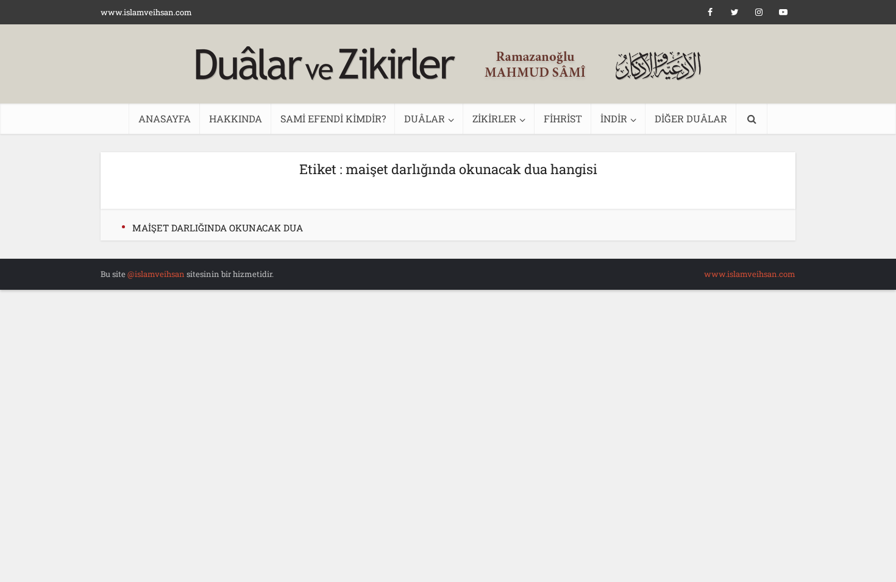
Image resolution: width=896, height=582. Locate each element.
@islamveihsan (156, 273)
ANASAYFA (164, 118)
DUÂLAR (424, 118)
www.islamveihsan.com (146, 12)
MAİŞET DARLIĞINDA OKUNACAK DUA (217, 228)
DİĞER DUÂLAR (691, 118)
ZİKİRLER (494, 118)
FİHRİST (563, 118)
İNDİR (613, 118)
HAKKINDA (235, 118)
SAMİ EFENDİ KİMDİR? (333, 118)
